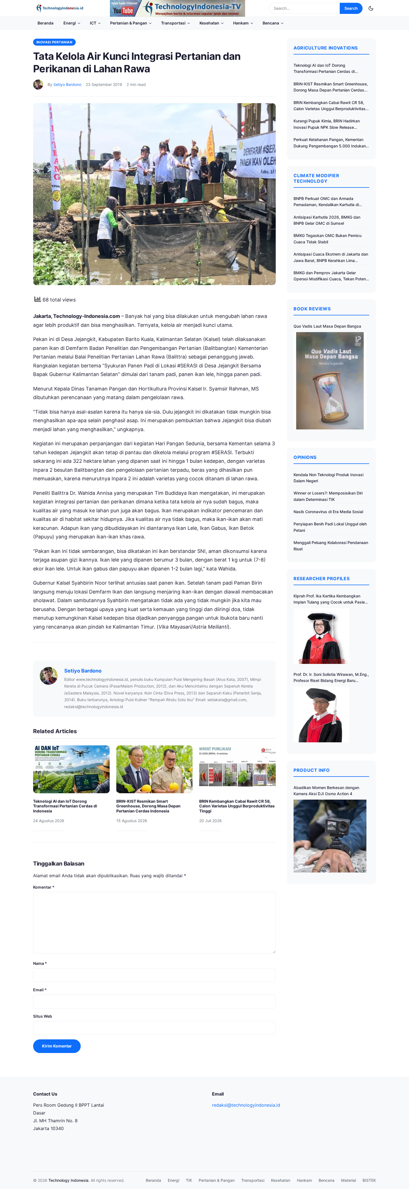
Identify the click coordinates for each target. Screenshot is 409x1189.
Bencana (271, 23)
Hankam (241, 23)
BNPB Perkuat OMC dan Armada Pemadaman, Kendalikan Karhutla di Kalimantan (326, 202)
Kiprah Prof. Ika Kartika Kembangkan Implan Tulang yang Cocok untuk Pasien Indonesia (330, 599)
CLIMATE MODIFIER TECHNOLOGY (316, 178)
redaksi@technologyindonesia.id (246, 1105)
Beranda (45, 23)
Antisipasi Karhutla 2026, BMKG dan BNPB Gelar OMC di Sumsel (327, 220)
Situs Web (42, 1016)
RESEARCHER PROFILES (321, 578)
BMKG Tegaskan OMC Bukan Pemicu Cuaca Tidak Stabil (327, 238)
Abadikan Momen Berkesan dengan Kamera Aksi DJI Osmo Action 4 (326, 790)
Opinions (305, 457)
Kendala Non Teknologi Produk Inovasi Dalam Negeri (328, 477)
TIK (189, 1180)
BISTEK (369, 1180)
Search (351, 8)
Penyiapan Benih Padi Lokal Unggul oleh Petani (330, 526)
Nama (40, 963)
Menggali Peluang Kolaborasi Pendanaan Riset (331, 545)
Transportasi (173, 23)
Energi (69, 23)
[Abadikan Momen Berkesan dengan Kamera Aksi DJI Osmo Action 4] (330, 836)
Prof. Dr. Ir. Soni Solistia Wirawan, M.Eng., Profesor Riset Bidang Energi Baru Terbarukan (331, 678)
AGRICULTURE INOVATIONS (326, 48)
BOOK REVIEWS (312, 309)
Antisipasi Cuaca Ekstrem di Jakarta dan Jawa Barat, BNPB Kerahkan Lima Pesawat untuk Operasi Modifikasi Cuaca (331, 258)
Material (348, 1180)
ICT (93, 23)
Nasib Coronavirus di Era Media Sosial (328, 511)
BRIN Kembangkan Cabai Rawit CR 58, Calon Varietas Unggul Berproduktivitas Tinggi (237, 806)
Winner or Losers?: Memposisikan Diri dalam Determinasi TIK (328, 496)
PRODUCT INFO (312, 770)
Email (40, 989)
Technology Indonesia (68, 1180)
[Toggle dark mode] (371, 8)
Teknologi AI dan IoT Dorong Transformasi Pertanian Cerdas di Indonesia (65, 806)
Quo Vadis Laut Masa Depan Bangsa (327, 326)
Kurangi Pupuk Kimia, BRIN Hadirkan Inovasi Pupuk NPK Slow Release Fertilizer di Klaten (327, 124)
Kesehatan (209, 23)
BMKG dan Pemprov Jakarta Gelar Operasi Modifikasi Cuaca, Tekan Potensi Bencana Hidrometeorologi (331, 276)
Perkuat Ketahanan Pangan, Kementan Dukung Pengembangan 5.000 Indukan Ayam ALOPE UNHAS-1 (330, 143)
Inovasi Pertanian (54, 42)
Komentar (44, 887)
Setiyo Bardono (67, 84)
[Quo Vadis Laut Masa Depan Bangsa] (330, 380)
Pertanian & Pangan (128, 23)
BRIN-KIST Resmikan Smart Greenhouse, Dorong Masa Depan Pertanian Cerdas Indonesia (148, 806)
